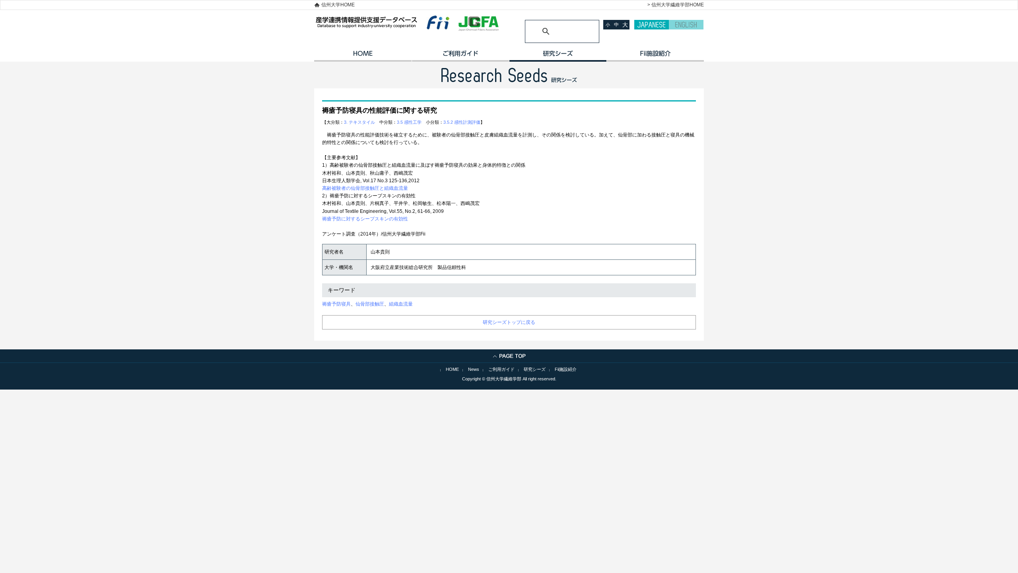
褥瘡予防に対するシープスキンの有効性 (365, 219)
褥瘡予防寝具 (336, 304)
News (473, 369)
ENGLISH (686, 24)
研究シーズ (557, 56)
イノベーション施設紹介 (655, 56)
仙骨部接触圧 (370, 304)
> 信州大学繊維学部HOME (675, 5)
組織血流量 (401, 304)
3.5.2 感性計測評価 (461, 122)
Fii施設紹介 (566, 369)
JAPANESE (651, 24)
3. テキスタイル (359, 122)
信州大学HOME (338, 5)
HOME (363, 56)
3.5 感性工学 (409, 122)
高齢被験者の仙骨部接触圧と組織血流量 (365, 188)
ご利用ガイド (460, 56)
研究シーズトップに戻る (509, 322)
